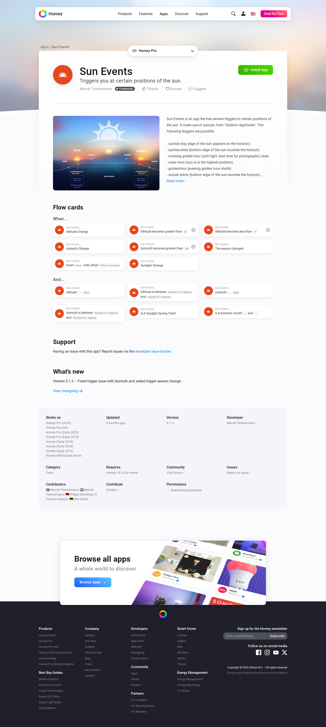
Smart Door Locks (50, 685)
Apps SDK (137, 641)
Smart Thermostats (51, 690)
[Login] (243, 14)
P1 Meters (183, 690)
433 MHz (182, 652)
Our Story (90, 641)
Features (146, 14)
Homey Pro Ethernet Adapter (56, 664)
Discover (182, 14)
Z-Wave (182, 635)
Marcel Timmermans (241, 423)
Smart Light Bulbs (50, 702)
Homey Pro (46, 641)
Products (125, 14)
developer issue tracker (153, 351)
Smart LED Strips (49, 696)
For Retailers (139, 711)
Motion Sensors (49, 679)
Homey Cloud (47, 635)
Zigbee (181, 641)
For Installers (139, 700)
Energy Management (190, 679)
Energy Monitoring (188, 685)
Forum (135, 679)
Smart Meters (47, 708)
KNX (180, 646)
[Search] (234, 14)
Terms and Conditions (274, 672)
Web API (136, 646)
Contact (90, 675)
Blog (87, 658)
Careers (90, 635)
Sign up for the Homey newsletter (262, 629)
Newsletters (92, 670)
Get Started (138, 635)
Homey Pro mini (49, 646)
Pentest (136, 685)
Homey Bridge (47, 658)
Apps (164, 14)
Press (88, 664)
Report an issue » (238, 472)
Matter (181, 658)
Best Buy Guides (51, 673)
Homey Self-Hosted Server (55, 652)
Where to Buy (93, 652)
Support (202, 14)
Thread (181, 664)
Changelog (137, 652)
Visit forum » (175, 472)
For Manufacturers (142, 705)
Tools (49, 472)
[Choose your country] (253, 14)
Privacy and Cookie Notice (243, 672)
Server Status (139, 658)
